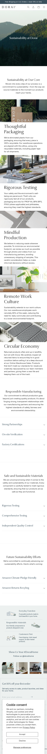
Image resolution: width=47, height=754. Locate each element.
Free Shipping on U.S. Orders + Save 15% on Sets (23, 2)
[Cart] (38, 7)
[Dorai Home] (9, 7)
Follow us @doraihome (23, 656)
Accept (22, 734)
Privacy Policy (29, 728)
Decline (22, 741)
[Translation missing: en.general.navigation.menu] (44, 7)
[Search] (28, 7)
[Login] (33, 7)
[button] (32, 696)
